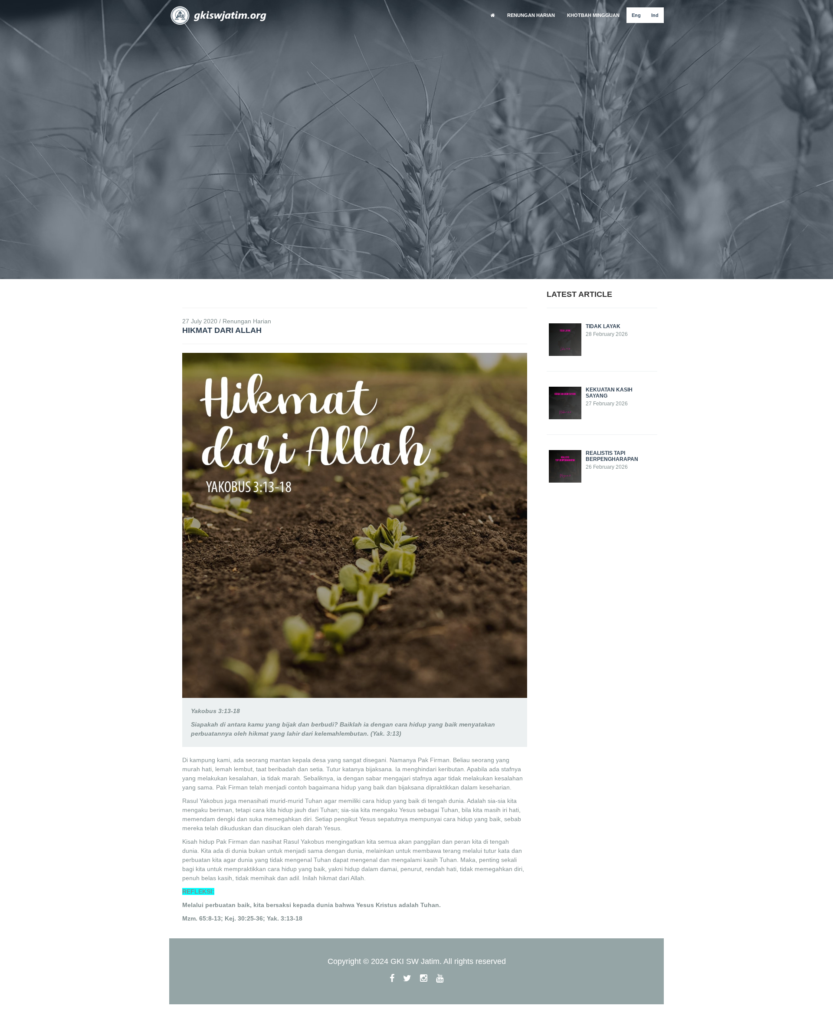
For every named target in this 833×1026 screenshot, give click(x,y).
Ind (655, 15)
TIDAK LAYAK (603, 326)
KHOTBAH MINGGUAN (593, 15)
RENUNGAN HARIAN (531, 15)
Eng (636, 15)
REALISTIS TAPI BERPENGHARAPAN (612, 456)
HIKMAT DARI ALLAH (222, 330)
